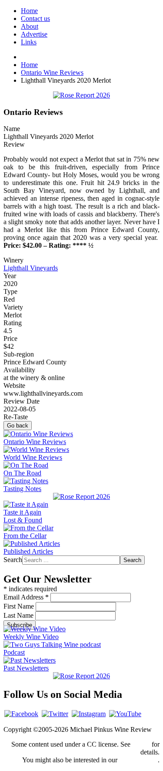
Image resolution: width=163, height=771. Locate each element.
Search (12, 559)
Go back (17, 425)
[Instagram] (88, 713)
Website (14, 385)
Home (29, 10)
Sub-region (18, 354)
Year (9, 275)
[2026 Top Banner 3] (81, 95)
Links (29, 42)
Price (10, 338)
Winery (13, 260)
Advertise (34, 34)
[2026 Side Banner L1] (81, 496)
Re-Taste (15, 417)
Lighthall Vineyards (30, 268)
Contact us (35, 18)
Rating (12, 323)
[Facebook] (21, 713)
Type (10, 291)
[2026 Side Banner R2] (81, 676)
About (29, 26)
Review (14, 144)
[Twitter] (55, 713)
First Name (19, 606)
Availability (19, 370)
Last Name (19, 615)
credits (141, 744)
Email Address (26, 597)
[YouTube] (125, 713)
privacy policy (138, 760)
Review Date (21, 401)
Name (11, 128)
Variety (13, 307)
